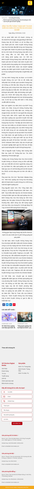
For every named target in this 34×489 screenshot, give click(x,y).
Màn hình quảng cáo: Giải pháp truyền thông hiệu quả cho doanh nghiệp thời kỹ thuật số (24, 327)
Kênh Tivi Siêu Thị (23, 373)
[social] (3, 351)
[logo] (7, 339)
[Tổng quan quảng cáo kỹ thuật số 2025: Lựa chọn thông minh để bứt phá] (9, 317)
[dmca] (26, 354)
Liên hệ (4, 378)
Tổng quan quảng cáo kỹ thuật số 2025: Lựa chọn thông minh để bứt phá (9, 327)
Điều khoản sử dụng (7, 383)
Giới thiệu (4, 368)
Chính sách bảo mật (8, 381)
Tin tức (4, 373)
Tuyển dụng (5, 376)
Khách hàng (5, 371)
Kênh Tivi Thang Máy (24, 366)
